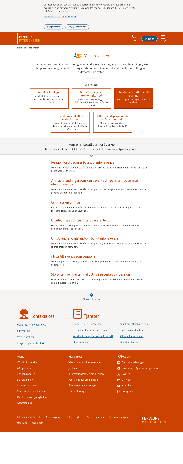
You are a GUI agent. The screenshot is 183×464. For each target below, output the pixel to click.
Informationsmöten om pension (86, 373)
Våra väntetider (25, 337)
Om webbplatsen (95, 417)
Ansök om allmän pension (134, 324)
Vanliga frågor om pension (83, 379)
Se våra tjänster (26, 379)
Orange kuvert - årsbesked (87, 324)
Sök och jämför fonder (131, 336)
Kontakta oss (24, 402)
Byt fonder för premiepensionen (90, 330)
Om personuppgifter (119, 417)
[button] (49, 98)
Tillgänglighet (74, 417)
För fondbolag (76, 391)
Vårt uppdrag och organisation (85, 362)
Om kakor (22, 422)
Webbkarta (37, 422)
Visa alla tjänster (129, 342)
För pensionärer (26, 373)
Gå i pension (24, 368)
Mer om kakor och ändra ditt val (60, 16)
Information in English (28, 417)
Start (19, 47)
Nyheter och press (27, 385)
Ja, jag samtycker (53, 27)
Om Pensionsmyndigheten (32, 397)
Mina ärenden (80, 342)
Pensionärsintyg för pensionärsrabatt (93, 336)
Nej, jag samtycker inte (77, 27)
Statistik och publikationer (31, 391)
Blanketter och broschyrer (82, 385)
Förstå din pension (27, 362)
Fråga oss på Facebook (35, 343)
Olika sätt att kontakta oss (31, 324)
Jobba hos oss (75, 368)
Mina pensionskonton (131, 330)
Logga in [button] (149, 38)
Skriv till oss (23, 330)
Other (53, 417)
